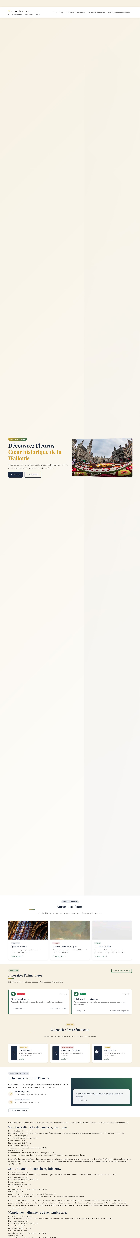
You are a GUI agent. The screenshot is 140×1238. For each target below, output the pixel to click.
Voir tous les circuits (120, 971)
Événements (34, 475)
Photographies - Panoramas (119, 12)
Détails (21, 1059)
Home (54, 12)
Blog (61, 12)
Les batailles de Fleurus (76, 12)
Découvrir (16, 474)
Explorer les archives (18, 1110)
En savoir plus (16, 956)
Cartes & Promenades (96, 12)
